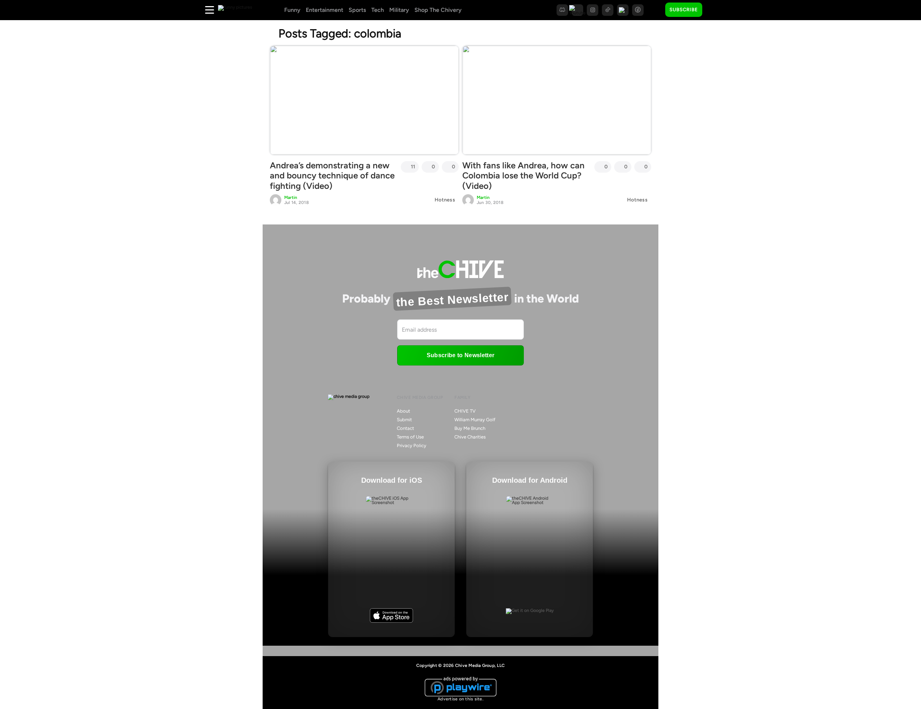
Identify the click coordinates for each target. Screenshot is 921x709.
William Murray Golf (474, 419)
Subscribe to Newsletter (460, 355)
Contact (405, 428)
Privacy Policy (411, 445)
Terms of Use (410, 437)
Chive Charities (470, 437)
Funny (292, 9)
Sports (357, 9)
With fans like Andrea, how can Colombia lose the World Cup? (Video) (523, 175)
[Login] (714, 10)
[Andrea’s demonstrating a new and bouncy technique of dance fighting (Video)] (364, 100)
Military (399, 9)
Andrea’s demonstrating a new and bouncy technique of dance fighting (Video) (332, 175)
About (403, 411)
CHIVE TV (465, 411)
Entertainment (324, 9)
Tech (377, 9)
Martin (290, 197)
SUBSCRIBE (684, 9)
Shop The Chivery (438, 9)
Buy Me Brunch (469, 428)
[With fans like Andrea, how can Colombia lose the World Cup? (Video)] (556, 100)
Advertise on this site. (460, 698)
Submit (404, 419)
